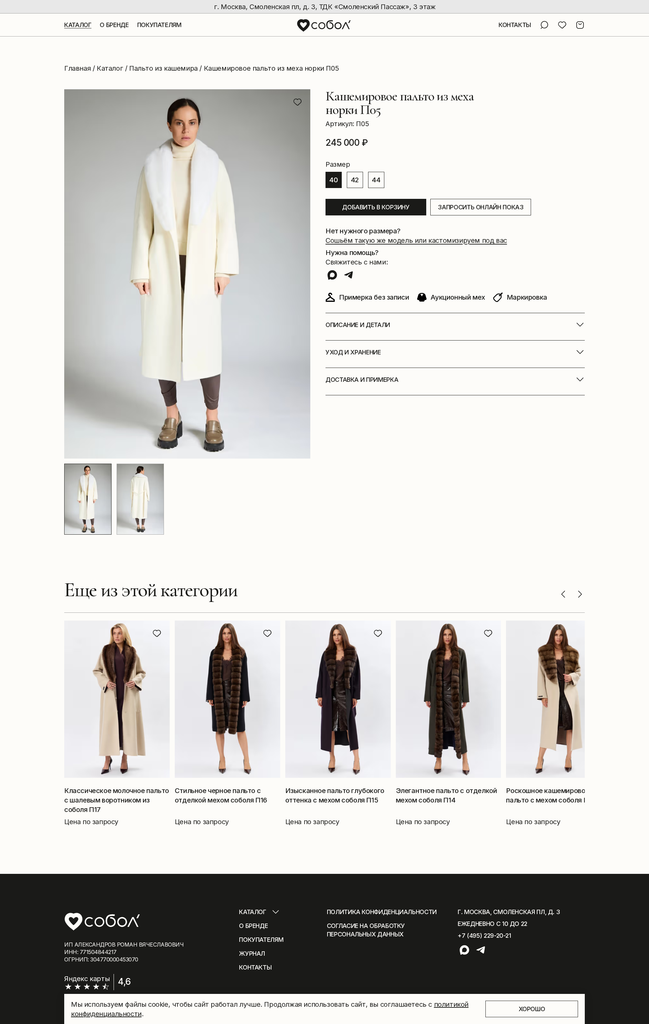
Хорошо (532, 1009)
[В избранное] (297, 102)
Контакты (255, 967)
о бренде (114, 24)
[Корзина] (580, 25)
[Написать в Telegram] (348, 275)
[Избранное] (562, 25)
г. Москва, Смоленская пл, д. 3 (509, 911)
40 (333, 180)
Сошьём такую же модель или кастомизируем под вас (416, 240)
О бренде (253, 925)
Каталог (110, 68)
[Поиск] (544, 25)
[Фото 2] (140, 499)
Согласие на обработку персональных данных (366, 930)
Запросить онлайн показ (480, 207)
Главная (77, 68)
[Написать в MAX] (332, 275)
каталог (77, 24)
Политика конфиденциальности (382, 911)
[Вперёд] (580, 594)
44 (376, 180)
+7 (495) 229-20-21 (484, 935)
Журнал (252, 953)
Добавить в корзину (376, 207)
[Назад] (563, 594)
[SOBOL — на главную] (324, 25)
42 (355, 180)
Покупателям (159, 24)
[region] (324, 7)
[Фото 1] (88, 499)
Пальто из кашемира (163, 68)
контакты (515, 24)
